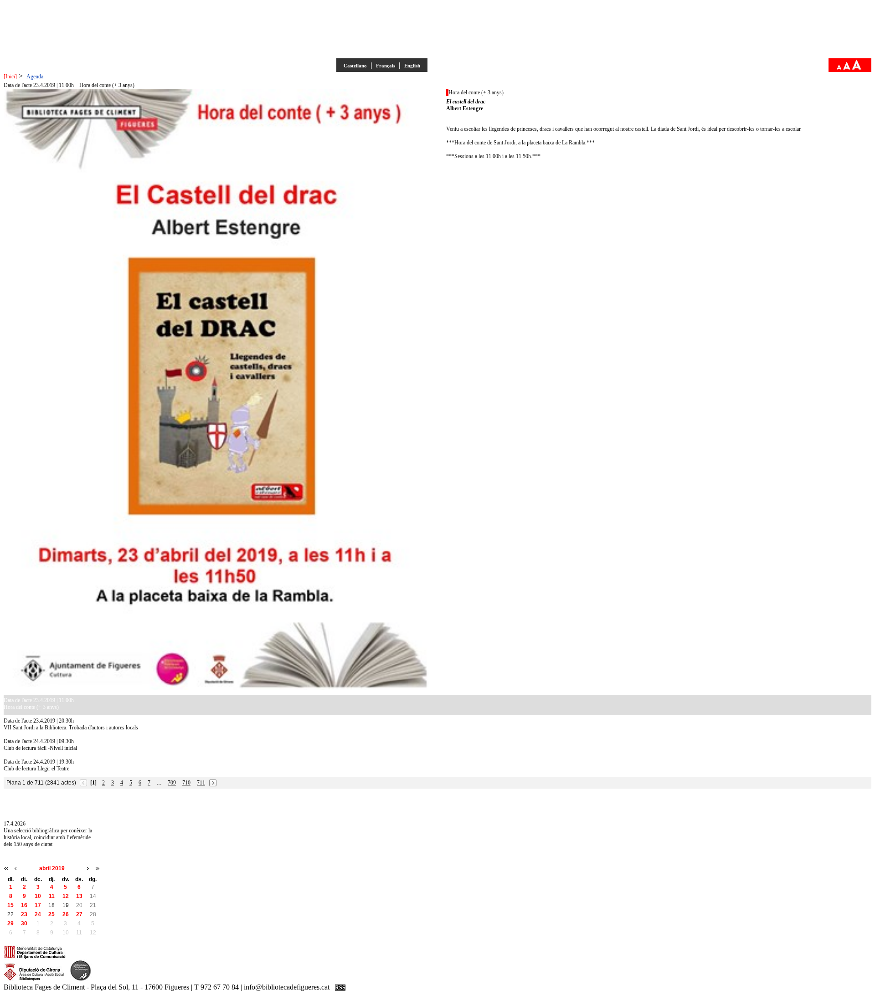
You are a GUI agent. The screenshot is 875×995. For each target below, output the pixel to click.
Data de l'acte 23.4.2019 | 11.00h (39, 85)
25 (51, 914)
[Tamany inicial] (846, 68)
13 (79, 896)
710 (186, 783)
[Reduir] (839, 68)
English (412, 65)
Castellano (355, 65)
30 (24, 923)
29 (10, 923)
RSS (340, 988)
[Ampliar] (856, 68)
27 (79, 914)
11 (52, 896)
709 (172, 783)
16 (24, 905)
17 (38, 905)
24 (38, 914)
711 (201, 783)
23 (24, 914)
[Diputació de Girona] (34, 979)
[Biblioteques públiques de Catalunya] (81, 979)
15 (10, 905)
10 (38, 896)
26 (65, 914)
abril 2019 (52, 868)
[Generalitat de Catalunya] (35, 957)
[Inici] (10, 76)
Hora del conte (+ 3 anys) (106, 85)
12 (65, 896)
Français (385, 65)
